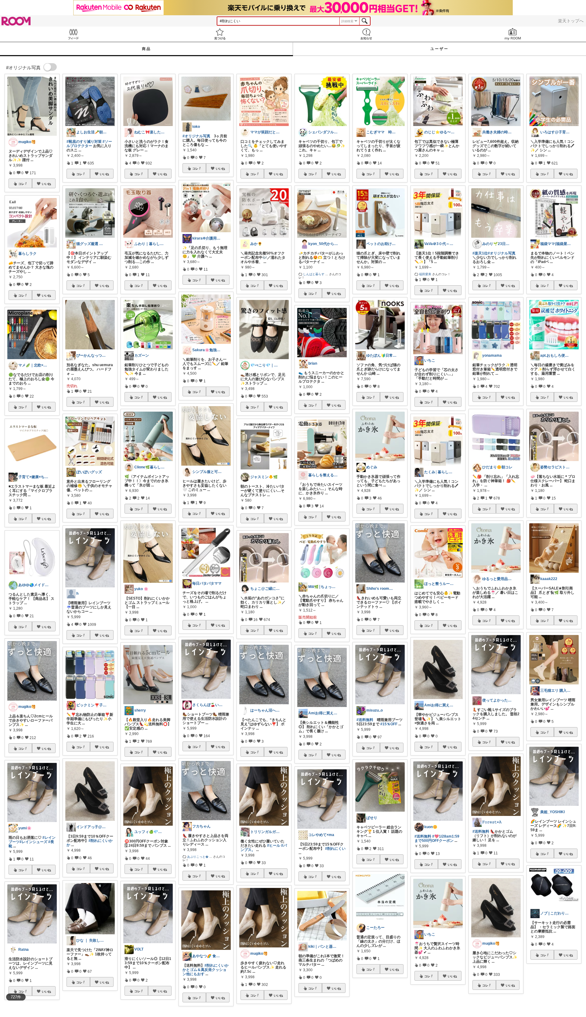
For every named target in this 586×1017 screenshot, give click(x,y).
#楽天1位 (480, 253)
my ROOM (513, 34)
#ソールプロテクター (89, 143)
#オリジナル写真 (196, 136)
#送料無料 (364, 720)
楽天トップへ (571, 20)
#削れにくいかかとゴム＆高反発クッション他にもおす (206, 969)
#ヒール (273, 845)
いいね (46, 183)
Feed (73, 34)
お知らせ (366, 34)
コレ (21, 183)
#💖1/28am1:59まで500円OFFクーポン (436, 838)
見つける (219, 34)
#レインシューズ (33, 842)
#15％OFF (388, 724)
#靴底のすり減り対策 (84, 141)
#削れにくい (335, 848)
